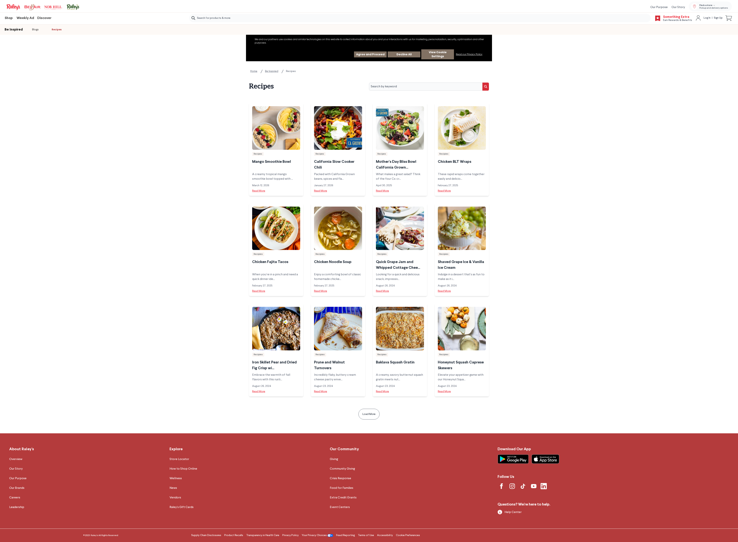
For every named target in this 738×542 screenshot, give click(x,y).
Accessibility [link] (385, 535)
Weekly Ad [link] (25, 18)
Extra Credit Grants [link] (343, 497)
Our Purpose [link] (659, 7)
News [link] (173, 488)
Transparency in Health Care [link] (262, 535)
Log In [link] (707, 18)
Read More (258, 190)
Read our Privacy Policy (469, 54)
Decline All (404, 54)
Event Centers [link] (340, 507)
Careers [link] (14, 497)
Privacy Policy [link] (290, 535)
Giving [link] (334, 459)
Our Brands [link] (16, 488)
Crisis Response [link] (340, 478)
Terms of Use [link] (366, 535)
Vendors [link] (175, 497)
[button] (728, 18)
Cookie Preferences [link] (408, 535)
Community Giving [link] (342, 468)
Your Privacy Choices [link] (314, 535)
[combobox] (420, 18)
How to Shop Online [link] (183, 468)
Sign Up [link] (718, 18)
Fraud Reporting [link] (345, 535)
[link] (43, 7)
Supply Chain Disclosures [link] (206, 535)
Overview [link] (15, 459)
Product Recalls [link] (233, 535)
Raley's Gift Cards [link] (182, 507)
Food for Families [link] (341, 488)
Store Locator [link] (179, 459)
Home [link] (253, 71)
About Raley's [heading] (21, 449)
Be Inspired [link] (271, 71)
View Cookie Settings (438, 54)
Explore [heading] (176, 449)
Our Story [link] (678, 7)
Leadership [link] (16, 507)
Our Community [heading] (344, 449)
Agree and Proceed (370, 54)
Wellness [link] (176, 478)
